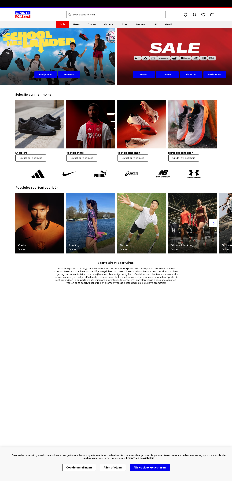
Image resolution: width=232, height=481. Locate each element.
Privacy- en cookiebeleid (140, 458)
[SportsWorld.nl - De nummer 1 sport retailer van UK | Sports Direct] (22, 14)
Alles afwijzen (113, 467)
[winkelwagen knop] (212, 14)
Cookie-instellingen (79, 467)
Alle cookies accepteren (150, 467)
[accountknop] (194, 14)
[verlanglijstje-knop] (203, 14)
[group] (116, 223)
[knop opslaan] (185, 14)
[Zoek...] (69, 14)
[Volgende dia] (213, 223)
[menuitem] (62, 24)
